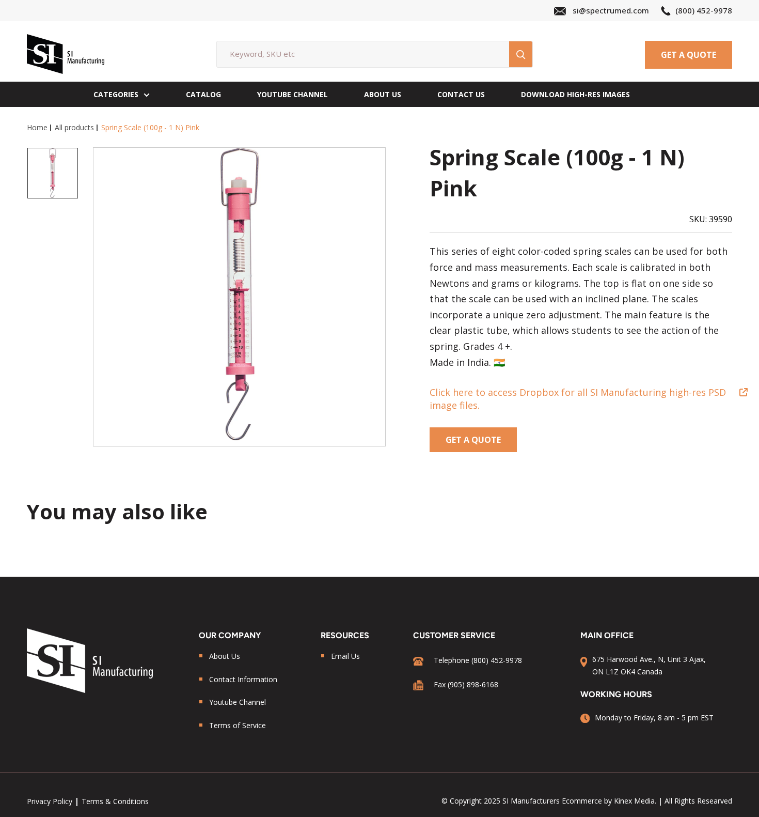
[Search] (520, 54)
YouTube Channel (292, 94)
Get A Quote (688, 54)
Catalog (203, 94)
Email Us (345, 656)
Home (37, 127)
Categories (115, 94)
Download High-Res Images (575, 94)
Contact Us (461, 94)
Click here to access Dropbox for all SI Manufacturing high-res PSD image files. (578, 398)
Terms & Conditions (115, 801)
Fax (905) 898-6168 (466, 684)
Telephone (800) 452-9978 (478, 660)
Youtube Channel (237, 702)
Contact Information (243, 679)
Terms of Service (237, 725)
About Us (382, 94)
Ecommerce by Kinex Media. (609, 801)
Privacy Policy (49, 801)
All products (74, 127)
